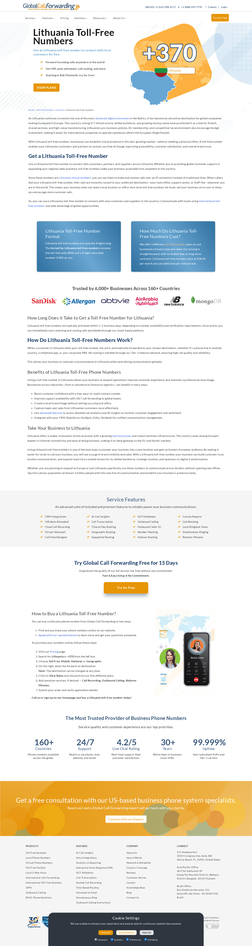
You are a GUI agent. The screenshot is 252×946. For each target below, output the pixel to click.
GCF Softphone (84, 872)
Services (30, 18)
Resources (99, 18)
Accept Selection (126, 932)
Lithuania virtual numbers (75, 177)
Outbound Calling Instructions (93, 902)
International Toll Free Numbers (44, 882)
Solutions (80, 18)
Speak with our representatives (58, 635)
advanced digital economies (112, 118)
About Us (119, 18)
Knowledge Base (136, 887)
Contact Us (133, 897)
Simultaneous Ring (86, 897)
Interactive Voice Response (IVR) (94, 867)
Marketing (153, 939)
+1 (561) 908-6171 (165, 7)
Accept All (105, 932)
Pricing (64, 18)
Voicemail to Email (86, 892)
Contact (212, 7)
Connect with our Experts (126, 819)
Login (224, 7)
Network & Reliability (139, 862)
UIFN (29, 887)
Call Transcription (86, 877)
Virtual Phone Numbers (39, 862)
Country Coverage (137, 867)
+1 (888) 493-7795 (191, 7)
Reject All (146, 932)
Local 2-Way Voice (36, 872)
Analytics (118, 939)
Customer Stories (136, 877)
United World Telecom (209, 920)
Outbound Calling (36, 892)
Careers (131, 882)
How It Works (134, 857)
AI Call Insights (84, 852)
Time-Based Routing (87, 887)
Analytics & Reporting (88, 862)
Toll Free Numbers (36, 852)
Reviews (131, 872)
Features (47, 18)
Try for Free (220, 17)
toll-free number (175, 244)
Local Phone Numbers (38, 857)
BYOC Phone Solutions (38, 897)
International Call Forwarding (42, 877)
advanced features (51, 412)
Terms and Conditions (208, 917)
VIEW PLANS (46, 87)
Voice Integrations (86, 857)
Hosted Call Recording (88, 882)
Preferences (135, 939)
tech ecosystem (121, 435)
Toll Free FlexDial (36, 867)
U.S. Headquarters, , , (198, 856)
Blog (129, 892)
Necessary (103, 939)
